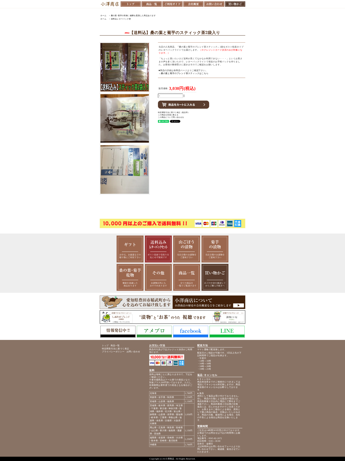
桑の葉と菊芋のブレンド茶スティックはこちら (184, 73)
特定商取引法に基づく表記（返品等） (174, 112)
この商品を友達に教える (168, 115)
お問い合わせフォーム (222, 446)
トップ (105, 345)
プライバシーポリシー (113, 351)
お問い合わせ (133, 351)
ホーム (103, 15)
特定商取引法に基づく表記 (115, 348)
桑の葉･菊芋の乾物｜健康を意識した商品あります (133, 15)
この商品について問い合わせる (171, 117)
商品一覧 (115, 345)
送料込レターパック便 (121, 19)
